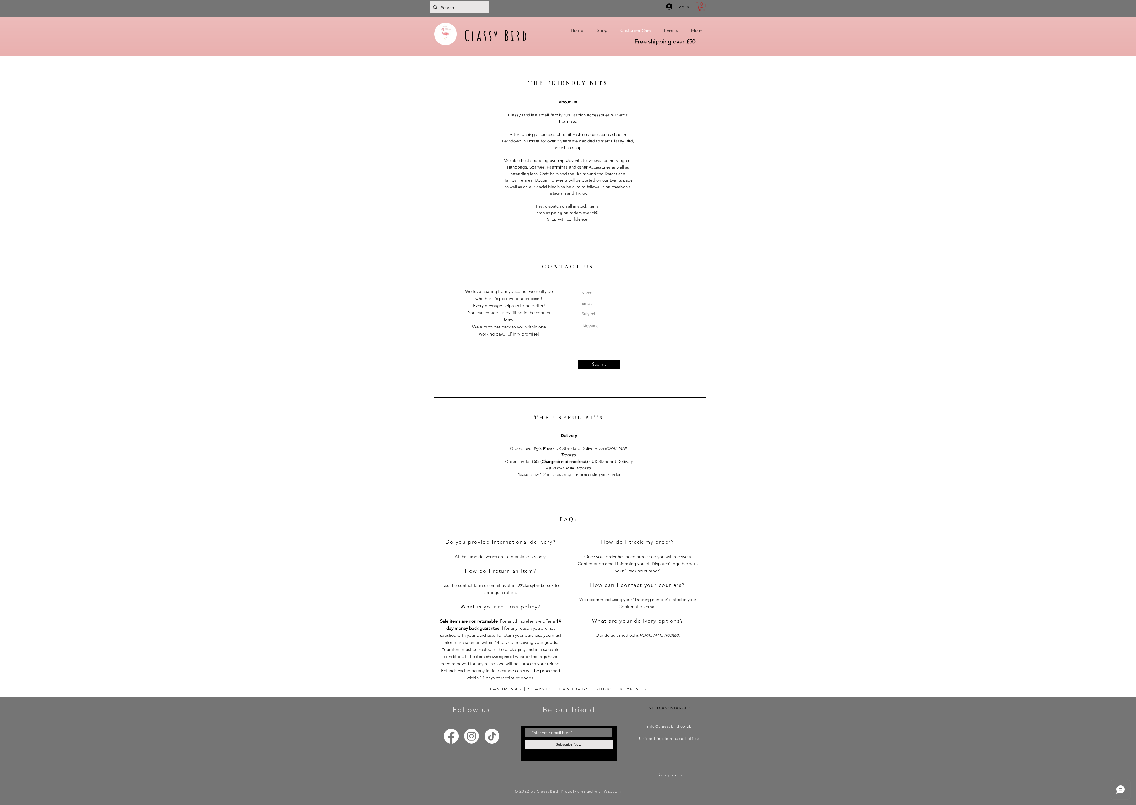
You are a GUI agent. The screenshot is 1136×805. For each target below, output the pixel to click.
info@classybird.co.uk (533, 585)
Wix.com (612, 791)
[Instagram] (471, 736)
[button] (701, 6)
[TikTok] (492, 736)
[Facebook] (451, 736)
